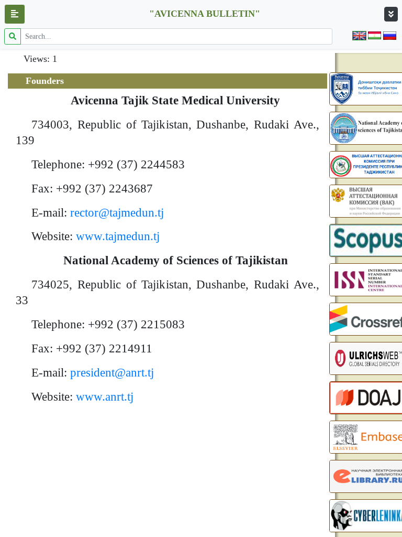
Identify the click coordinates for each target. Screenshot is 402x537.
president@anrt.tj (112, 372)
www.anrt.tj (104, 396)
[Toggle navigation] (391, 14)
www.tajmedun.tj (118, 236)
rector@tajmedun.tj (117, 212)
